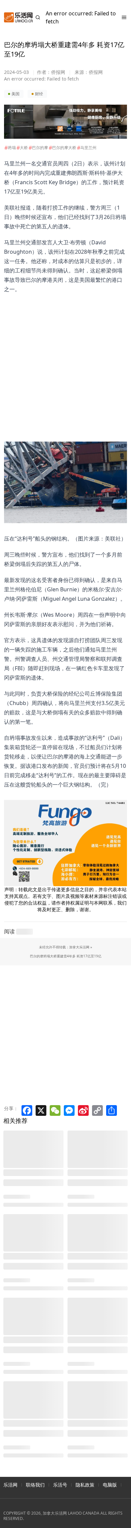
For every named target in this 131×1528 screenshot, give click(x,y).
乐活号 (60, 1485)
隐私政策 (85, 1485)
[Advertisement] (61, 359)
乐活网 (10, 1485)
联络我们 (35, 1485)
